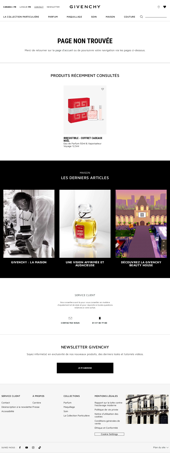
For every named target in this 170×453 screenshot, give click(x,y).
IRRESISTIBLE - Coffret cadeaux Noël (83, 139)
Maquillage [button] (74, 16)
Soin (66, 411)
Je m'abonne (85, 368)
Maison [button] (110, 16)
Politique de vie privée (106, 409)
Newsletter (53, 7)
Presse (36, 407)
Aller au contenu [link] (30, 2)
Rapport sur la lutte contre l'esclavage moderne (108, 404)
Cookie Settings (109, 434)
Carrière (37, 402)
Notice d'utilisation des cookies (106, 415)
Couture (129, 16)
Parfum (67, 402)
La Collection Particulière (77, 415)
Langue (25, 7)
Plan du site (159, 447)
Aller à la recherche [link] (52, 2)
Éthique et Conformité (106, 427)
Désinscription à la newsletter (16, 407)
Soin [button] (94, 16)
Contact (39, 7)
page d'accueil (64, 50)
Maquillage (69, 407)
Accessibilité (7, 411)
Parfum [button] (53, 16)
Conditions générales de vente (107, 422)
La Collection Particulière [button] (21, 16)
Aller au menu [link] (10, 2)
